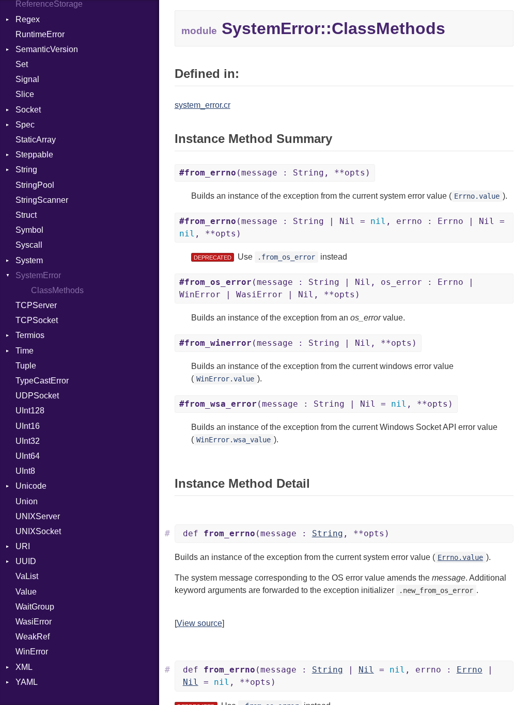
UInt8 (25, 471)
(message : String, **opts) (274, 173)
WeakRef (32, 636)
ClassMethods (57, 290)
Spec (25, 124)
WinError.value (225, 379)
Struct (26, 215)
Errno (470, 670)
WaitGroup (34, 606)
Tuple (25, 365)
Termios (29, 335)
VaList (26, 576)
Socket (28, 109)
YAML (26, 682)
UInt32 (27, 441)
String (26, 169)
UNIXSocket (38, 531)
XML (24, 667)
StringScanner (41, 200)
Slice (24, 94)
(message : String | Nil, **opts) (298, 343)
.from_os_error (286, 257)
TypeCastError (42, 380)
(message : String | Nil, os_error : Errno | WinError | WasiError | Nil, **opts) (326, 288)
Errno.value (477, 196)
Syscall (28, 245)
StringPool (34, 185)
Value (26, 591)
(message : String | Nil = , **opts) (316, 404)
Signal (27, 79)
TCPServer (36, 305)
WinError (31, 651)
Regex (27, 19)
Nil (366, 670)
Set (21, 64)
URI (22, 546)
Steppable (34, 154)
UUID (25, 561)
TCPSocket (36, 320)
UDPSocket (37, 395)
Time (24, 350)
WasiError (33, 621)
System (29, 260)
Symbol (29, 230)
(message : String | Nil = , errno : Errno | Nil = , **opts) (342, 227)
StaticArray (35, 139)
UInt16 (27, 426)
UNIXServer (37, 516)
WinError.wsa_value (233, 440)
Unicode (30, 486)
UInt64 (27, 456)
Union (26, 501)
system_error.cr (202, 105)
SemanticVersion (46, 49)
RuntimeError (40, 34)
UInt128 (29, 410)
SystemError (38, 275)
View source (199, 623)
